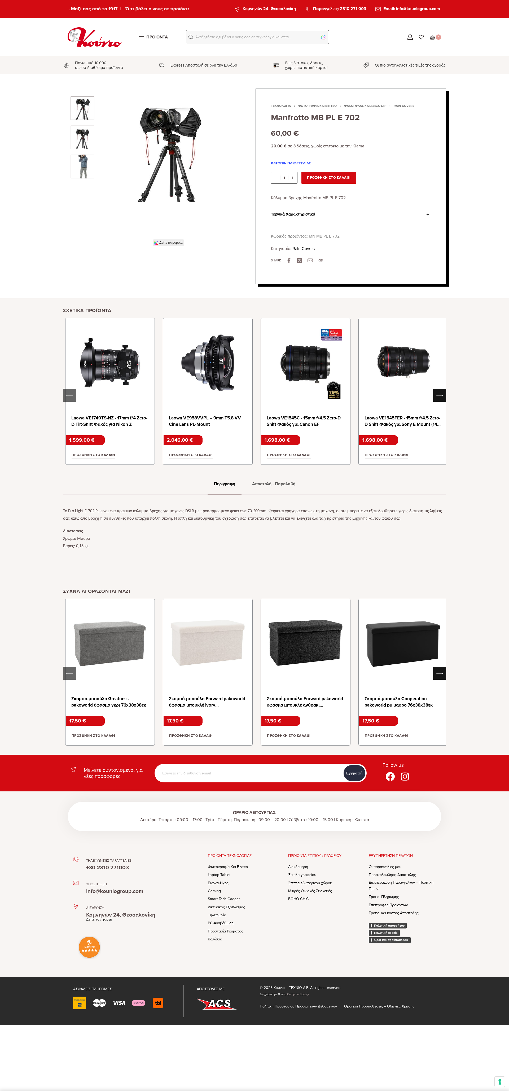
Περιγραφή (224, 484)
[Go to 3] (82, 166)
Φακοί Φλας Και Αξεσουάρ (365, 106)
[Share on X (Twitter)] (299, 260)
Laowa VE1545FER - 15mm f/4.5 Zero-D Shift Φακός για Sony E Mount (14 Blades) (402, 424)
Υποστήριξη (96, 884)
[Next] (222, 171)
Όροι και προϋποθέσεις (391, 940)
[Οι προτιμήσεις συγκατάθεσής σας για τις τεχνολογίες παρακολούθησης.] (500, 1082)
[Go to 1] (82, 108)
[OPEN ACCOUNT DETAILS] (410, 37)
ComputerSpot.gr (298, 994)
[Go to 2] (82, 137)
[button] (190, 37)
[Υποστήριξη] (75, 883)
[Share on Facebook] (289, 260)
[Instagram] (404, 776)
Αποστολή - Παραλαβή (273, 484)
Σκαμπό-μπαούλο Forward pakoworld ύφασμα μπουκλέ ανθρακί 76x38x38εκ (305, 705)
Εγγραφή (354, 773)
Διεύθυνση (95, 908)
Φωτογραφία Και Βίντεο (317, 106)
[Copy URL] (320, 260)
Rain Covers (404, 106)
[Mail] (310, 260)
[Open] (421, 37)
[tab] (224, 484)
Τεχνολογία (281, 106)
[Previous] (114, 171)
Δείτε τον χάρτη (99, 919)
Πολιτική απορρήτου (389, 925)
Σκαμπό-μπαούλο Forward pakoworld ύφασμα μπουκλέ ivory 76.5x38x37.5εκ (207, 705)
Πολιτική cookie (386, 933)
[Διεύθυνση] (75, 906)
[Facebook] (390, 776)
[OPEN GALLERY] (168, 167)
